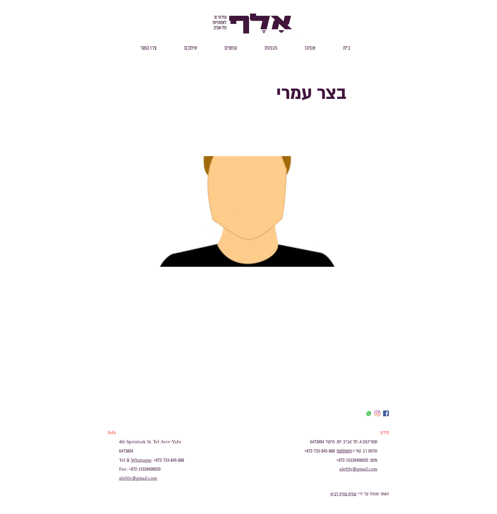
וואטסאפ (344, 451)
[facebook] (386, 413)
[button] (310, 48)
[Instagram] (377, 413)
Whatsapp (141, 460)
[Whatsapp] (369, 413)
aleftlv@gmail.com (138, 478)
